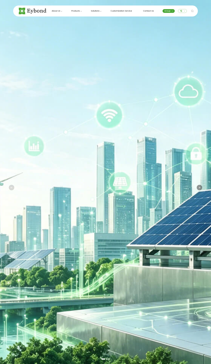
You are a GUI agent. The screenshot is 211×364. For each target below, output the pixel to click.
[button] (102, 359)
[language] (182, 11)
